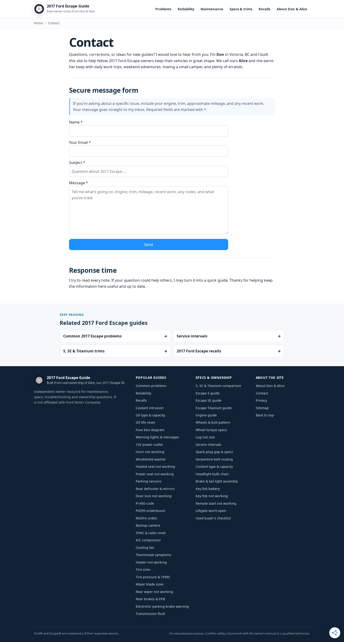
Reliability (186, 9)
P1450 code (145, 503)
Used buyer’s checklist (213, 518)
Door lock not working (154, 496)
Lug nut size (205, 437)
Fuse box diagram (150, 430)
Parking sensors (148, 481)
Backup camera (148, 525)
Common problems (151, 385)
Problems (163, 9)
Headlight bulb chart (212, 474)
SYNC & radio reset (151, 533)
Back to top (265, 415)
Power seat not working (155, 474)
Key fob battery (208, 488)
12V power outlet (149, 444)
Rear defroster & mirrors (155, 488)
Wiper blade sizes (150, 584)
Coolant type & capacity (214, 466)
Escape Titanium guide (214, 408)
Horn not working (150, 452)
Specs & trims (241, 9)
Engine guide (206, 415)
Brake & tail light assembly (217, 481)
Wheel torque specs (211, 430)
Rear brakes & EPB (150, 599)
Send (148, 244)
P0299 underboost (150, 510)
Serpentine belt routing (214, 459)
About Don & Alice (292, 9)
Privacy (261, 400)
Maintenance (212, 9)
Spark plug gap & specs (214, 452)
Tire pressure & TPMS (153, 577)
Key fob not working (212, 496)
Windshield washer (151, 459)
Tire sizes (143, 569)
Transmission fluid (150, 613)
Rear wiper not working (154, 591)
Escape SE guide (208, 400)
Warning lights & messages (157, 437)
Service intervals (208, 444)
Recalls (264, 9)
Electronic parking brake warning (162, 606)
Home (38, 23)
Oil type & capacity (150, 415)
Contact (262, 393)
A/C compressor (148, 540)
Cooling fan (145, 547)
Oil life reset (145, 422)
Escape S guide (208, 393)
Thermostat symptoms (153, 555)
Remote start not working (216, 503)
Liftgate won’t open (211, 510)
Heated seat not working (155, 466)
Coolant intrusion (150, 408)
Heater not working (151, 562)
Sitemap (262, 408)
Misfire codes (146, 518)
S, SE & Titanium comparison (218, 385)
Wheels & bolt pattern (213, 422)
